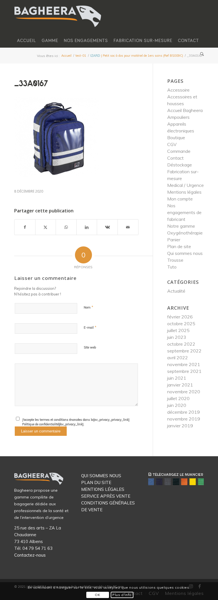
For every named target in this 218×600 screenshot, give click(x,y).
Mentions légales (184, 192)
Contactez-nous (30, 555)
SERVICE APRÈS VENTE (105, 496)
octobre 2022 (181, 344)
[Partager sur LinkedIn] (87, 227)
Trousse (175, 260)
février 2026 (180, 317)
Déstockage (179, 165)
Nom (88, 307)
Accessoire (178, 90)
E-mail (90, 327)
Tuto (172, 267)
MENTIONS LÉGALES (102, 489)
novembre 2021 (183, 364)
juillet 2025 (178, 330)
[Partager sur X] (45, 227)
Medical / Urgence (185, 185)
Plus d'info (122, 595)
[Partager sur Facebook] (24, 227)
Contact (175, 158)
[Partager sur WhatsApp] (66, 227)
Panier (173, 239)
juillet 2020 (178, 398)
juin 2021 (176, 378)
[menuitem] (26, 40)
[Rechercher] (200, 55)
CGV (172, 144)
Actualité (176, 291)
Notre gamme (181, 226)
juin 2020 (176, 405)
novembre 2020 (183, 391)
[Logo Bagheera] (58, 22)
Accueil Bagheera (185, 110)
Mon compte (180, 199)
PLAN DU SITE (96, 482)
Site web (90, 347)
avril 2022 (177, 357)
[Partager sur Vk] (107, 227)
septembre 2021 (184, 371)
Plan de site (179, 246)
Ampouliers (178, 117)
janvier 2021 (180, 385)
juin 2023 (176, 337)
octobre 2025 (181, 323)
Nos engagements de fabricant (184, 212)
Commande (178, 151)
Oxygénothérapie (185, 233)
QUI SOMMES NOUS (101, 475)
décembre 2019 (183, 412)
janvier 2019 (180, 425)
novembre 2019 (183, 419)
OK (97, 595)
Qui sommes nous (185, 253)
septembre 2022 (184, 351)
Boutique (176, 137)
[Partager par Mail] (128, 227)
